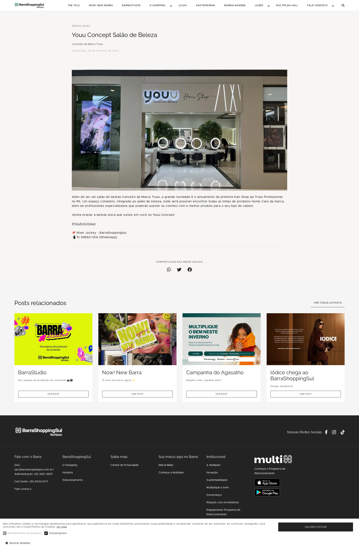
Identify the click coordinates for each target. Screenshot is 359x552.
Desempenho (58, 533)
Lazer (259, 5)
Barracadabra (235, 5)
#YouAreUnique (84, 223)
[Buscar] (343, 5)
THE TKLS (74, 5)
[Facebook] (326, 432)
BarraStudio (131, 5)
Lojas (183, 5)
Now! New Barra (101, 5)
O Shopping (157, 5)
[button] (159, 5)
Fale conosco (317, 5)
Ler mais (62, 527)
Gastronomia (205, 5)
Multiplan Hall (287, 5)
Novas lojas (81, 26)
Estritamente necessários (24, 533)
